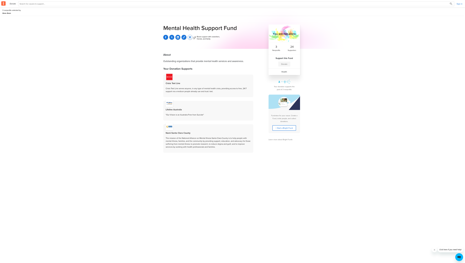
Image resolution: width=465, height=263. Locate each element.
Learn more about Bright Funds (280, 139)
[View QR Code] (190, 37)
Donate (13, 3)
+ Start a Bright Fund (284, 128)
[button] (184, 37)
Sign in (459, 3)
